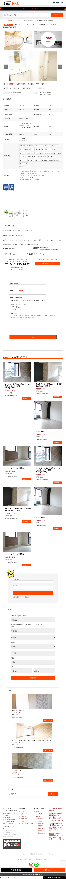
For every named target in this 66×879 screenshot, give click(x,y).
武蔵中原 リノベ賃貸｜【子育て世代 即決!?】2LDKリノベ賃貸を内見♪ (56, 838)
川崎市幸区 (40, 826)
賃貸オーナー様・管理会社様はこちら (33, 8)
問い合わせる (49, 870)
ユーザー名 (16, 579)
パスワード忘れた (24, 597)
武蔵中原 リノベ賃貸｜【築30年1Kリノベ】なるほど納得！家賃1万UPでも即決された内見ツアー (56, 818)
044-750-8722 (39, 874)
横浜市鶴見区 (41, 818)
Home (15, 854)
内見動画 (23, 816)
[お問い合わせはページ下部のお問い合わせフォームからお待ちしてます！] (48, 40)
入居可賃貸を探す (16, 870)
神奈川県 (38, 816)
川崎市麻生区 (41, 833)
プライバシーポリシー (27, 823)
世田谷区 (39, 814)
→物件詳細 (26, 398)
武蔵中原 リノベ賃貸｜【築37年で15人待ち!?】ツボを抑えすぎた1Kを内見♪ (56, 828)
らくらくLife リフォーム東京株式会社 (17, 261)
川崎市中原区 (41, 828)
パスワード (16, 585)
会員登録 (15, 597)
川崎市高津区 (41, 830)
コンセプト (24, 811)
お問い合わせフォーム (48, 263)
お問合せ (23, 821)
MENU (59, 2)
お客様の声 (24, 818)
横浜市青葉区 (41, 821)
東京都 (37, 811)
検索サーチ (24, 814)
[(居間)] (17, 40)
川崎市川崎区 (41, 823)
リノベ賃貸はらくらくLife (31, 859)
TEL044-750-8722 (17, 264)
